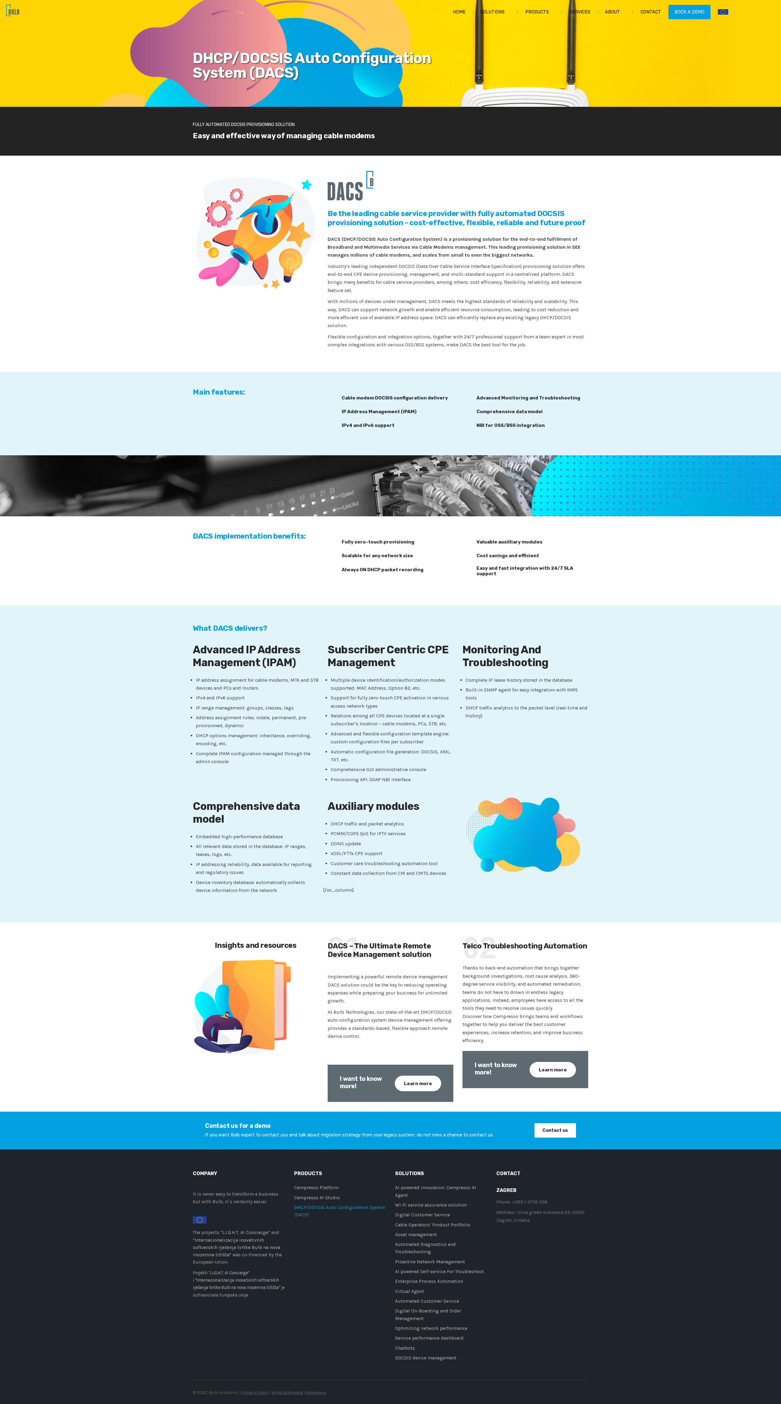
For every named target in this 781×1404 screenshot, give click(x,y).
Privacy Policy (255, 1392)
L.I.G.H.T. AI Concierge (245, 1232)
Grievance (316, 1392)
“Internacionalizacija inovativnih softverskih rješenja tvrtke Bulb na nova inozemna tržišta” (236, 1247)
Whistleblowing (287, 1392)
